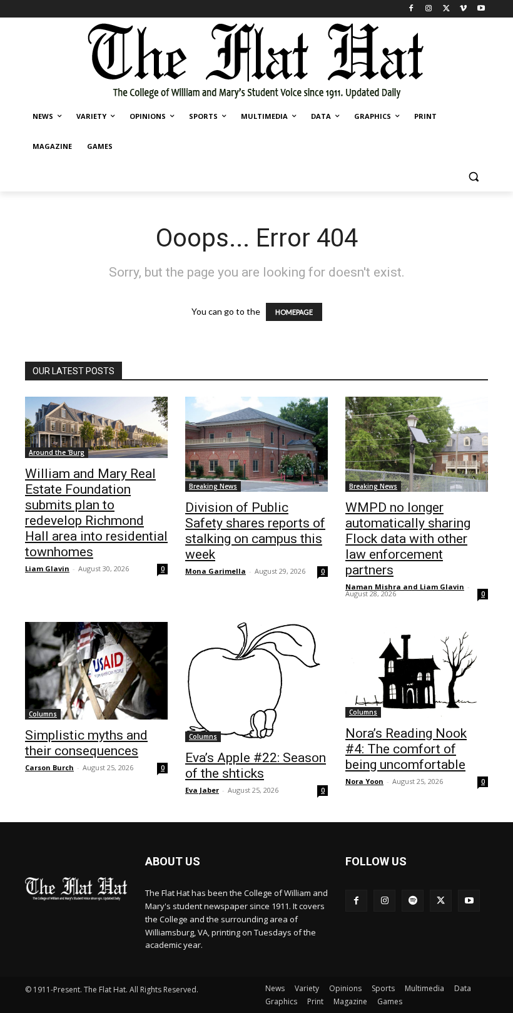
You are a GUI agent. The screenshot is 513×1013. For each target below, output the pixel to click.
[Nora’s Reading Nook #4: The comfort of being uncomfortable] (416, 670)
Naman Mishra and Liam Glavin (404, 586)
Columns (43, 714)
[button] (473, 176)
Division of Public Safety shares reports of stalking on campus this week (255, 531)
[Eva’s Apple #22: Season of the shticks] (256, 682)
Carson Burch (49, 767)
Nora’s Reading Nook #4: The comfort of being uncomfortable (406, 749)
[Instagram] (429, 9)
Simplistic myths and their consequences (86, 743)
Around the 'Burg (56, 452)
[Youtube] (481, 9)
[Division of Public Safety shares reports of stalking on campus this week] (256, 444)
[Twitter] (446, 9)
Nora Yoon (364, 781)
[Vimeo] (463, 9)
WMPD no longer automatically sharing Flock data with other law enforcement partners (407, 539)
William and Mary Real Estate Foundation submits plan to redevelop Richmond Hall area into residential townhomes (96, 512)
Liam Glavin (47, 568)
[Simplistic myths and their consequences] (96, 671)
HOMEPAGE (294, 312)
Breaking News (213, 486)
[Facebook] (411, 9)
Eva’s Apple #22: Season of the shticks (255, 765)
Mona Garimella (215, 571)
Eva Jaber (202, 790)
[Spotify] (413, 901)
